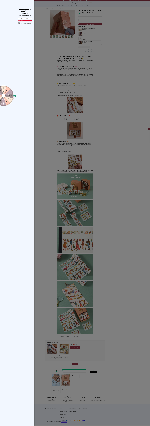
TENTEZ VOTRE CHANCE (21, 20)
